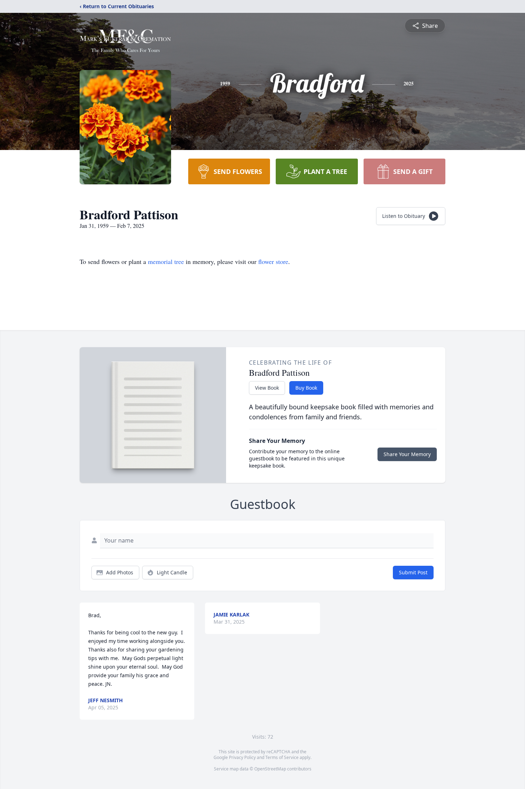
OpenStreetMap (270, 769)
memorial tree (166, 261)
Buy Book (306, 387)
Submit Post (413, 572)
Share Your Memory (407, 454)
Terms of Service (282, 757)
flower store (273, 261)
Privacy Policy (242, 757)
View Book (267, 387)
